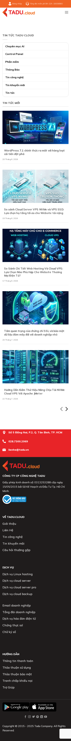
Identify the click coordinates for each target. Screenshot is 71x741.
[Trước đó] (62, 409)
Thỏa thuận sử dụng (16, 667)
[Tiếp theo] (66, 409)
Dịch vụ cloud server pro (19, 587)
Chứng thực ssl (12, 625)
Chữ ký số (9, 632)
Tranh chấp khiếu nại (17, 681)
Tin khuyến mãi (15, 85)
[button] (67, 12)
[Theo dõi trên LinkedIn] (41, 716)
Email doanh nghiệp (16, 605)
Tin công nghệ (14, 77)
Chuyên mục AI (14, 46)
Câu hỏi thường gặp (16, 550)
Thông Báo (12, 69)
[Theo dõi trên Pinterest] (37, 716)
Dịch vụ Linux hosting (17, 574)
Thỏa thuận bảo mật (17, 674)
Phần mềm (12, 61)
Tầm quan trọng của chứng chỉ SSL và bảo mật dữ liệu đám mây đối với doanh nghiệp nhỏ (34, 332)
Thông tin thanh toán (17, 661)
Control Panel (14, 54)
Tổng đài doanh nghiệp (18, 612)
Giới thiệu (9, 524)
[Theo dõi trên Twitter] (33, 716)
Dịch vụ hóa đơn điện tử (19, 618)
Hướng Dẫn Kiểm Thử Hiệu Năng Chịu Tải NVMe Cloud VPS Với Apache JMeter (34, 391)
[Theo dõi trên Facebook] (25, 716)
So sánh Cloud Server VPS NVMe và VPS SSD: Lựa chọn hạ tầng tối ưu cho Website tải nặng (34, 211)
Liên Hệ (7, 530)
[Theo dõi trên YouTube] (45, 716)
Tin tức (10, 92)
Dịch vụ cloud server (16, 581)
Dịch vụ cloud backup (17, 594)
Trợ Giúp (8, 687)
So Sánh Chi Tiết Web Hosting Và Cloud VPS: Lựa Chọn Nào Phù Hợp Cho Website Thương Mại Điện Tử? (33, 272)
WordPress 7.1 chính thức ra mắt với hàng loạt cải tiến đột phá (34, 152)
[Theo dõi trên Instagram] (29, 716)
